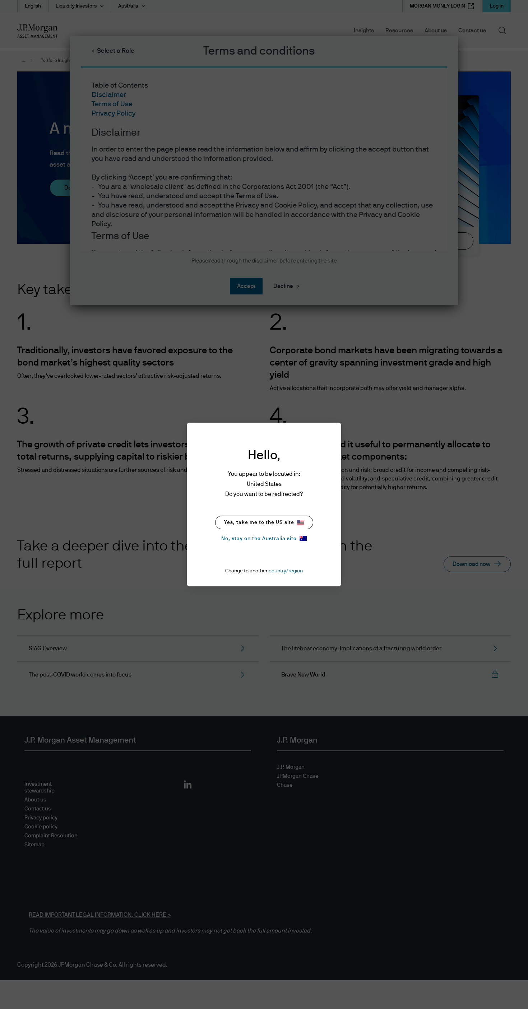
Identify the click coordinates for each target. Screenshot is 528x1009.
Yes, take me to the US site (259, 522)
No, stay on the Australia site (259, 538)
